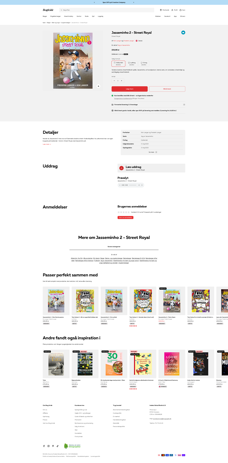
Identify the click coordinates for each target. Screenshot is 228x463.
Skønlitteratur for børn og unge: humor (126, 260)
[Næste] (133, 2)
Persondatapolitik (119, 426)
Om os (45, 410)
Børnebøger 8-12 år (138, 258)
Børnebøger (127, 258)
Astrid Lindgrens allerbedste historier (141, 380)
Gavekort (167, 16)
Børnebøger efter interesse (84, 260)
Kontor (79, 16)
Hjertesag (46, 416)
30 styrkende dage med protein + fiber (113, 380)
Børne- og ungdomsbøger (114, 258)
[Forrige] (94, 2)
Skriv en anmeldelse (125, 217)
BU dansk (96, 258)
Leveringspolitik (95, 456)
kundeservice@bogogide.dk (162, 419)
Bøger (45, 16)
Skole (86, 16)
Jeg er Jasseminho (124, 45)
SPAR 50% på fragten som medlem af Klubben (114, 2)
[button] (133, 326)
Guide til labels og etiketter (84, 416)
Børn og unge (56, 22)
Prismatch (78, 420)
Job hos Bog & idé (49, 423)
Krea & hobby (68, 16)
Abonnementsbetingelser (121, 410)
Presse (45, 420)
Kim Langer (117, 41)
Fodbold (97, 260)
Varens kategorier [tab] (114, 246)
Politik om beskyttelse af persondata (53, 456)
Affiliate (45, 413)
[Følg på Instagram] (48, 446)
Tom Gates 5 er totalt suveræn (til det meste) (200, 317)
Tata (44, 380)
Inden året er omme (193, 380)
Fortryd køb (79, 436)
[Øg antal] (121, 81)
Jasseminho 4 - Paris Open (166, 317)
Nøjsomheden (76, 380)
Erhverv (182, 16)
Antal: (113, 76)
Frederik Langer (129, 41)
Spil (93, 16)
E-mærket (116, 416)
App (175, 16)
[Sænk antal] (114, 81)
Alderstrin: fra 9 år (77, 258)
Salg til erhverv (79, 426)
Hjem (44, 22)
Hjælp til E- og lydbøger (83, 413)
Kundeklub (78, 433)
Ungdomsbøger (65, 22)
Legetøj (100, 16)
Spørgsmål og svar (81, 410)
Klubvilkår (116, 423)
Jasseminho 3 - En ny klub (109, 317)
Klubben (158, 16)
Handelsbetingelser (119, 420)
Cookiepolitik (117, 413)
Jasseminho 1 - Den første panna (53, 317)
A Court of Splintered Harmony (168, 380)
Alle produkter (88, 258)
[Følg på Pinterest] (53, 446)
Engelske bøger (55, 16)
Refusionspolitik (71, 456)
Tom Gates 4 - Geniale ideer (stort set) (141, 317)
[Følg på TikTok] (57, 446)
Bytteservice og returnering (84, 423)
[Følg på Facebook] (44, 446)
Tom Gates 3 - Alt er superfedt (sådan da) (85, 317)
